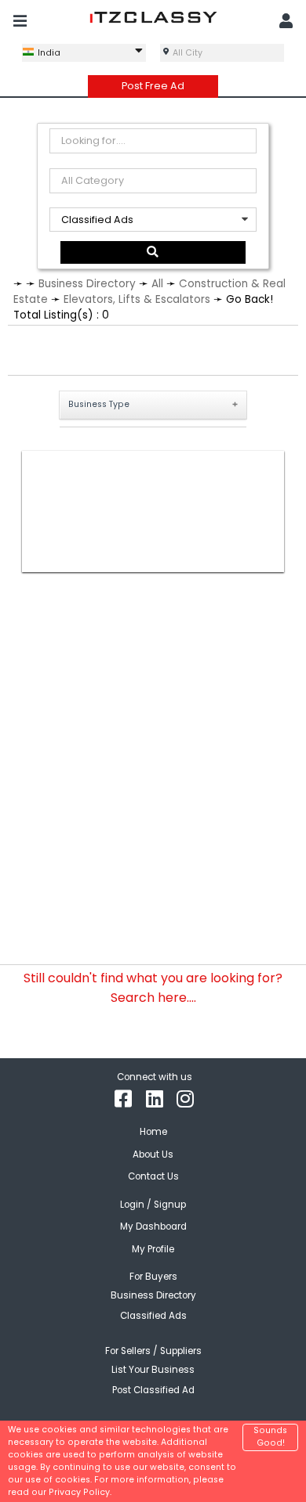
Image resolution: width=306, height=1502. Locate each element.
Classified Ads (153, 1315)
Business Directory (87, 283)
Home (153, 1132)
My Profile (153, 1249)
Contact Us (153, 1176)
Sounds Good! (270, 1437)
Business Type (98, 404)
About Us (153, 1154)
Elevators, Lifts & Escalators (137, 299)
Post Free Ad (153, 85)
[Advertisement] (152, 511)
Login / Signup (153, 1204)
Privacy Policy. (80, 1492)
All (157, 283)
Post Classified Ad (153, 1390)
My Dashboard (153, 1226)
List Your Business (153, 1369)
